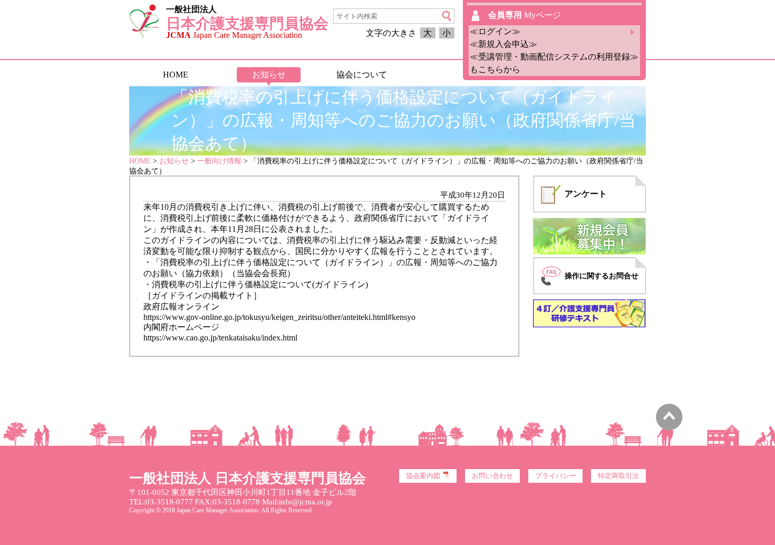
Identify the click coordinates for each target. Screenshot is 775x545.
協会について (361, 74)
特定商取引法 (618, 476)
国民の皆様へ (454, 74)
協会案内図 (423, 476)
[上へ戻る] (669, 427)
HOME (175, 74)
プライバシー (555, 476)
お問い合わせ (492, 476)
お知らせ (269, 74)
